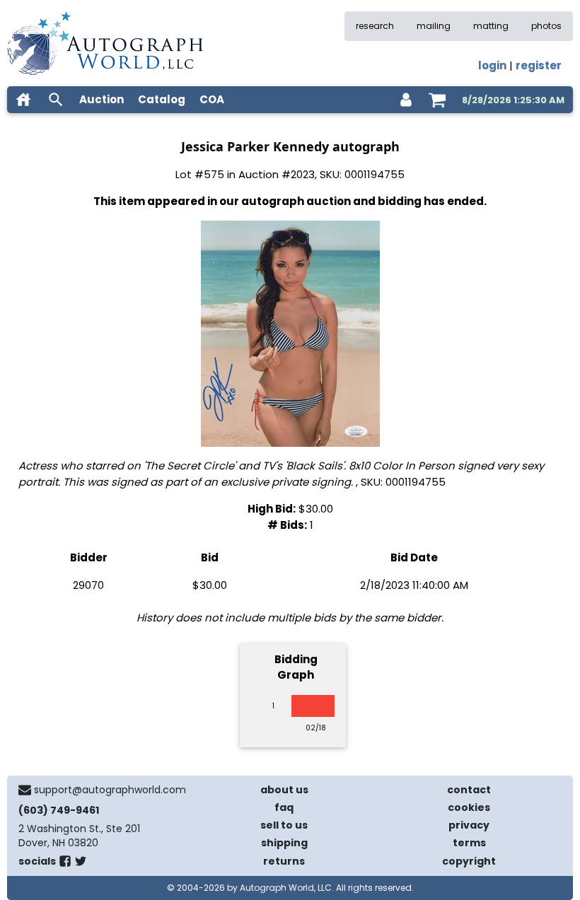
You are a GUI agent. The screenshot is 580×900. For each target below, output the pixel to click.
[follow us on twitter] (80, 864)
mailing (434, 26)
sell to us (284, 825)
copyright (469, 861)
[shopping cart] (437, 100)
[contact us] (24, 789)
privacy (468, 825)
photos (546, 26)
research (375, 26)
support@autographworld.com (110, 790)
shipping (284, 843)
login (492, 65)
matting (491, 26)
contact (469, 790)
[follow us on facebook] (65, 864)
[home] (23, 100)
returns (284, 861)
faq (284, 807)
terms (469, 843)
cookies (469, 807)
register (539, 65)
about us (284, 790)
